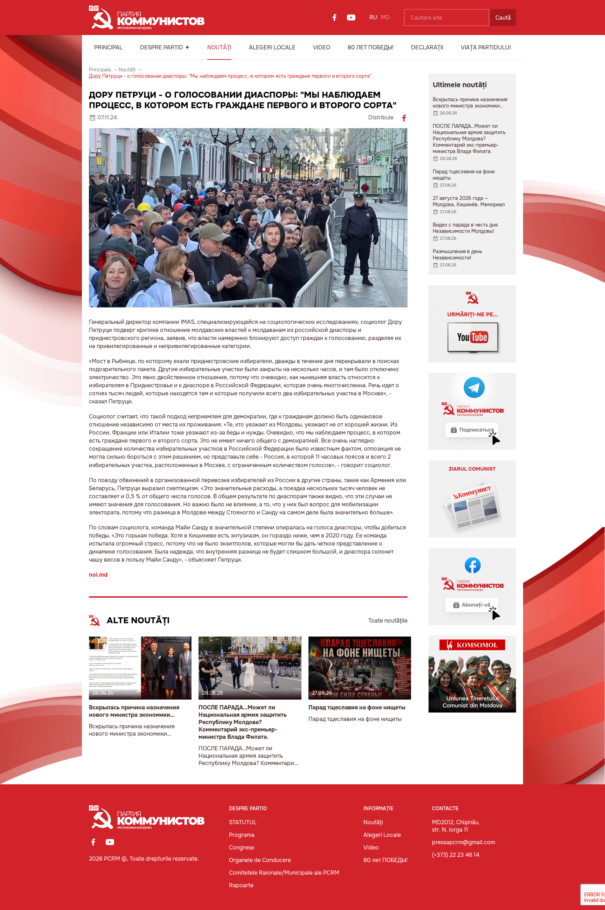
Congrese (241, 847)
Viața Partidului (486, 47)
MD (385, 17)
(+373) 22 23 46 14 (455, 855)
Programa (242, 835)
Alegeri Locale (272, 47)
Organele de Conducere (260, 860)
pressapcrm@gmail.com (463, 842)
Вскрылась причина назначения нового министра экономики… (134, 711)
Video (321, 47)
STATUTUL (243, 822)
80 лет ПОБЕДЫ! (371, 47)
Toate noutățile (388, 620)
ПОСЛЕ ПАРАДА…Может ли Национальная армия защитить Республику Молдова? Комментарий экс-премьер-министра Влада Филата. (243, 722)
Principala (100, 70)
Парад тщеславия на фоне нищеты (356, 707)
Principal (108, 47)
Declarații (427, 47)
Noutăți (219, 47)
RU (373, 17)
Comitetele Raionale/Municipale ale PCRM (284, 872)
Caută (503, 17)
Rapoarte (241, 885)
